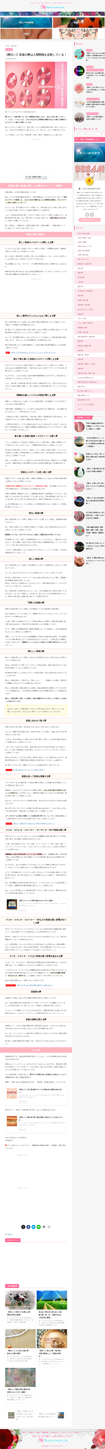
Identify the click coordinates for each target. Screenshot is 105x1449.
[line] (39, 1227)
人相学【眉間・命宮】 (84, 238)
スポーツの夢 (81, 318)
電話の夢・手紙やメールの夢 (86, 364)
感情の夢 (80, 286)
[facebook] (28, 1227)
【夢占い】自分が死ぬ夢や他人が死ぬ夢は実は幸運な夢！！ (95, 500)
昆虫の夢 (80, 268)
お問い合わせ (94, 14)
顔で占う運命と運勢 (84, 233)
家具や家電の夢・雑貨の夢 (86, 336)
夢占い (28, 14)
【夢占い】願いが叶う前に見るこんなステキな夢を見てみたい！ (95, 486)
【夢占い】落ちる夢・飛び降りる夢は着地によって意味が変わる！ (50, 1353)
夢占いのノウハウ (83, 259)
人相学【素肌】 (82, 242)
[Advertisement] (36, 155)
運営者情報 (45, 1432)
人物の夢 (80, 282)
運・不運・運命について (85, 391)
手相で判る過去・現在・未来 (86, 373)
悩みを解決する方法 (84, 400)
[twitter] (23, 1227)
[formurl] (87, 215)
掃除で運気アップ (83, 395)
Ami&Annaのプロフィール (89, 220)
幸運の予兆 (81, 386)
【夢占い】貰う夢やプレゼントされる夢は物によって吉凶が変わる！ (95, 89)
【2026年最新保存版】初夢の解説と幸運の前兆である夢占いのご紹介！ (95, 104)
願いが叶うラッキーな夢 (85, 309)
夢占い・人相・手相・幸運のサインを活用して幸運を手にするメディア (52, 1436)
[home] (92, 215)
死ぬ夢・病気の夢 (83, 300)
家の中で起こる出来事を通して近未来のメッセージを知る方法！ (95, 75)
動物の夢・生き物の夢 (84, 264)
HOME (11, 14)
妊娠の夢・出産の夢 (84, 305)
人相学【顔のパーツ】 (84, 246)
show (45, 177)
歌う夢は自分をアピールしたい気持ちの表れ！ (29, 770)
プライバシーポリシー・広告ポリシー (71, 1432)
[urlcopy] (49, 1227)
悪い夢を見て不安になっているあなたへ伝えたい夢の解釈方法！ (95, 546)
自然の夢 (80, 350)
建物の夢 (80, 341)
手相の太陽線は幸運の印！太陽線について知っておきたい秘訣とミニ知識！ (95, 426)
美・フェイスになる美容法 (86, 404)
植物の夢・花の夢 (83, 355)
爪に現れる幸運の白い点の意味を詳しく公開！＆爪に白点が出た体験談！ (95, 515)
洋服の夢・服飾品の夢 (84, 346)
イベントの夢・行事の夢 (85, 323)
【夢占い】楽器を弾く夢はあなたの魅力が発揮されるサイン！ (34, 823)
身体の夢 (80, 295)
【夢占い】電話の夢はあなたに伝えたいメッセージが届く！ (95, 560)
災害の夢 (80, 359)
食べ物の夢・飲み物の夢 (85, 291)
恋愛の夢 (80, 273)
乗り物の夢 (81, 277)
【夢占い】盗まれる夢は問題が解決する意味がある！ (34, 985)
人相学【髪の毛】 (83, 255)
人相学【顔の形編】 (83, 250)
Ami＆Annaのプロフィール (77, 14)
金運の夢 (80, 368)
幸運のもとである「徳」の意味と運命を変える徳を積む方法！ (95, 456)
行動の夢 (9, 1234)
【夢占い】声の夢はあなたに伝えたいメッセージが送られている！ (33, 352)
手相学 (61, 14)
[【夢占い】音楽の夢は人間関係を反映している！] (33, 1227)
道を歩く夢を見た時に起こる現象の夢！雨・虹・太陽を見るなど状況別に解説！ (50, 1315)
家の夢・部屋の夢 (83, 332)
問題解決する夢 (82, 327)
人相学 (44, 14)
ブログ (80, 409)
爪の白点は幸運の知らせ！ (86, 377)
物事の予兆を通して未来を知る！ (88, 382)
